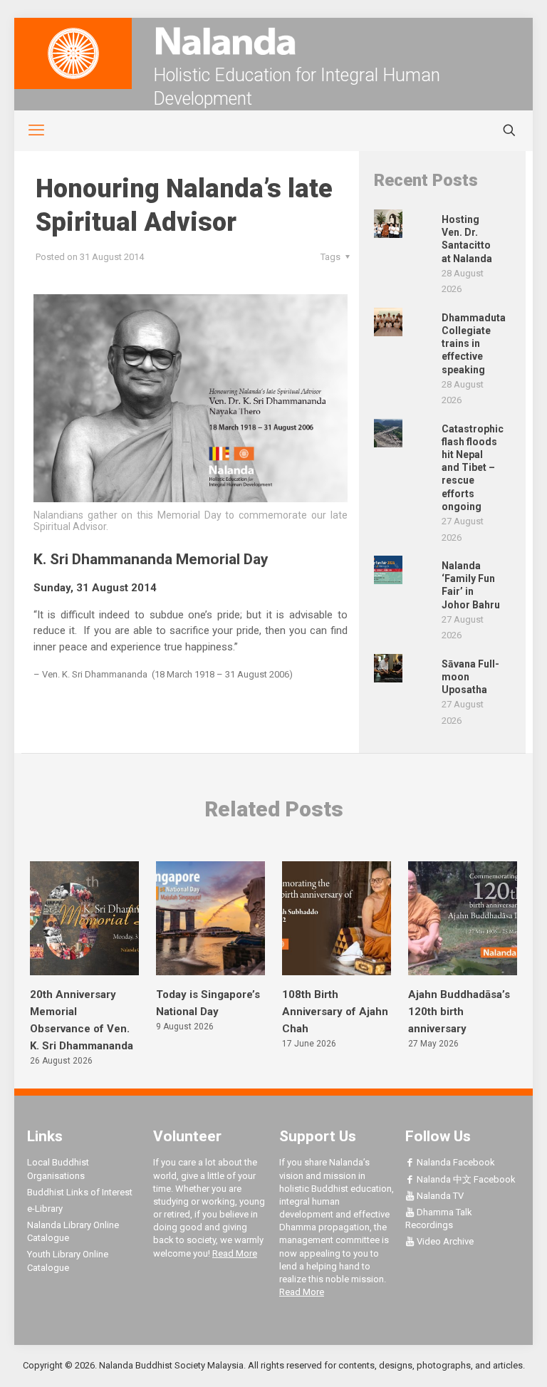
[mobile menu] (28, 130)
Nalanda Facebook (455, 1162)
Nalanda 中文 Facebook (465, 1179)
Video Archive (444, 1241)
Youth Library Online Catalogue (67, 1260)
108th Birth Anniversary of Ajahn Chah (335, 1011)
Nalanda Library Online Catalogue (73, 1231)
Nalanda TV (439, 1195)
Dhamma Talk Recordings (438, 1218)
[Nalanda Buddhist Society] (273, 41)
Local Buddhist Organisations (58, 1168)
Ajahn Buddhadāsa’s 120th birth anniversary (459, 1011)
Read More (234, 1253)
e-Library (45, 1208)
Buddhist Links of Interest (79, 1192)
